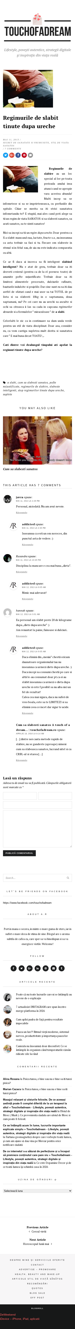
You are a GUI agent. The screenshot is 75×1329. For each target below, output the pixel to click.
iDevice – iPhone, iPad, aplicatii (19, 1318)
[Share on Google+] (11, 155)
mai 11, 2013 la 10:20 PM (28, 560)
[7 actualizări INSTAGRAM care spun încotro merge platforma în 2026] (7, 1010)
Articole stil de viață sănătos (37, 1279)
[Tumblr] (62, 968)
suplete (7, 394)
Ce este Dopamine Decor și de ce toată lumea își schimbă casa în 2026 (37, 1165)
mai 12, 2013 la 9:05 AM (34, 587)
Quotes (37, 1288)
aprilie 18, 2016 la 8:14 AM (30, 734)
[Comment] (30, 155)
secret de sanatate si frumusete (26, 142)
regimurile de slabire (34, 386)
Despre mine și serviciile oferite (37, 1260)
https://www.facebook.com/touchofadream (27, 902)
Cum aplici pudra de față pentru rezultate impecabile (39, 1021)
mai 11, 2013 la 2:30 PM (34, 528)
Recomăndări (37, 1284)
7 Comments (13, 148)
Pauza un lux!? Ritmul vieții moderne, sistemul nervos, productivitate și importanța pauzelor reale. (42, 1035)
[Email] (54, 968)
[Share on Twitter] (5, 155)
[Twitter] (22, 968)
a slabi (11, 382)
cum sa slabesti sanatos (33, 382)
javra (19, 497)
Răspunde (21, 512)
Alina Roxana (11, 1079)
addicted (28, 524)
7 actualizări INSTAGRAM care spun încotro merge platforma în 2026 (41, 1009)
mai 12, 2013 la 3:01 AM (28, 614)
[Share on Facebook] (18, 155)
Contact (37, 1265)
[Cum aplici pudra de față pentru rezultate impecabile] (7, 1023)
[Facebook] (14, 968)
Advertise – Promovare (37, 1270)
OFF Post (37, 1298)
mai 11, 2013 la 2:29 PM (28, 501)
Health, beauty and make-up (37, 1274)
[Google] (30, 968)
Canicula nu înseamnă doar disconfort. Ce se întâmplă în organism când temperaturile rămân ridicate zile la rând (43, 1050)
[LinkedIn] (38, 968)
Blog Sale (37, 1293)
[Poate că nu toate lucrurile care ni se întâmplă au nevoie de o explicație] (7, 998)
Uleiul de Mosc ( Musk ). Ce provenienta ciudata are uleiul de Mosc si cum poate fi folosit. (36, 1115)
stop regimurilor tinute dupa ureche (41, 390)
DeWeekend (8, 1314)
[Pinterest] (46, 968)
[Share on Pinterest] (24, 155)
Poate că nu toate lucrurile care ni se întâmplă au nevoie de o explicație (44, 996)
